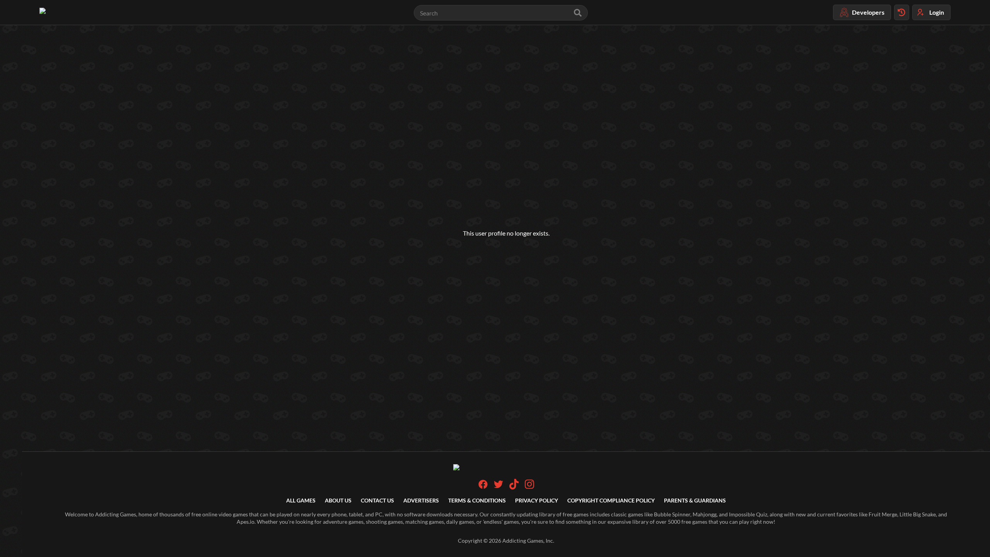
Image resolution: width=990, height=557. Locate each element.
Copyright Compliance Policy (611, 500)
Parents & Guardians (695, 500)
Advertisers (421, 500)
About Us (338, 500)
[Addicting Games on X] (498, 487)
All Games (301, 500)
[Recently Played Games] (901, 12)
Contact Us (377, 500)
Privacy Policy (536, 500)
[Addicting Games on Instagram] (529, 487)
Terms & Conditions (477, 500)
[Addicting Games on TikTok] (514, 487)
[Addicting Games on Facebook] (483, 487)
